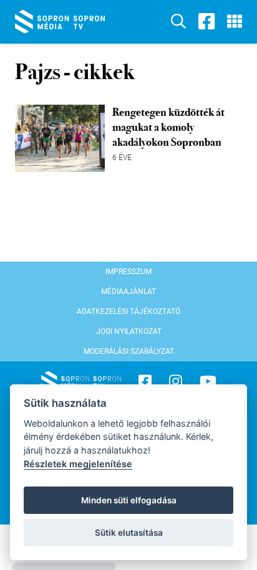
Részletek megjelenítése (78, 463)
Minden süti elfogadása (129, 500)
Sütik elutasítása (129, 533)
